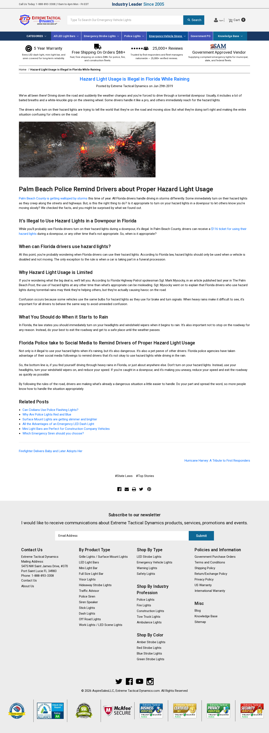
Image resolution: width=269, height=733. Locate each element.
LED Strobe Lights (149, 557)
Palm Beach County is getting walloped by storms (53, 198)
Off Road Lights (90, 619)
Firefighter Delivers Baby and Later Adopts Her (50, 451)
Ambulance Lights (149, 622)
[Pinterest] (149, 489)
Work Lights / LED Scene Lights (100, 625)
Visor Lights (87, 579)
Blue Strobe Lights (149, 653)
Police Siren (87, 596)
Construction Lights (150, 611)
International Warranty (210, 591)
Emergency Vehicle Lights (154, 562)
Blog (198, 610)
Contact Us (223, 4)
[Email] (127, 489)
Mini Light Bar (88, 568)
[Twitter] (141, 489)
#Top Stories (145, 476)
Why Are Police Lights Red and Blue (46, 414)
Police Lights (145, 600)
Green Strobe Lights (150, 659)
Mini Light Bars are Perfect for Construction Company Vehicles (66, 429)
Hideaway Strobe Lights (95, 585)
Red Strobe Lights (149, 648)
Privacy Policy (204, 579)
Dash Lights (87, 613)
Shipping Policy (199, 4)
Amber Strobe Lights (151, 642)
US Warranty (203, 585)
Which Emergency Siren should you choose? (53, 433)
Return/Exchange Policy (211, 574)
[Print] (134, 489)
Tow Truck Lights (148, 617)
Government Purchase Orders (215, 557)
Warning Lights (147, 568)
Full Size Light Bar (91, 574)
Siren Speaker (88, 602)
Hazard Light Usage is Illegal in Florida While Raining (134, 79)
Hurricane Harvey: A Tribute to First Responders (217, 460)
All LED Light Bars (65, 36)
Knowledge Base (229, 36)
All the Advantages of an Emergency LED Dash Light (58, 424)
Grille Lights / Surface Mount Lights (103, 557)
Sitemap (200, 622)
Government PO (200, 36)
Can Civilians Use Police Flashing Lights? (50, 410)
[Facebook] (119, 489)
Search (196, 20)
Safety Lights (146, 574)
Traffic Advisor (89, 591)
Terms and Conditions (210, 562)
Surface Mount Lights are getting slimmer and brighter (59, 419)
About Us (244, 4)
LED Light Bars (89, 562)
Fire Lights (144, 605)
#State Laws (124, 476)
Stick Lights (87, 608)
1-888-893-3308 (45, 4)
